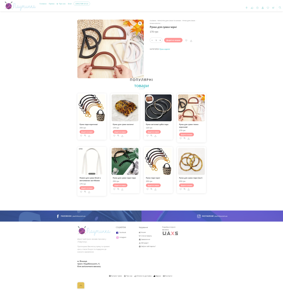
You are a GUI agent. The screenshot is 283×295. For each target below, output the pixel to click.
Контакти (168, 276)
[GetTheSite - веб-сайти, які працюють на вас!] (170, 235)
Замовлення (145, 239)
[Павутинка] (19, 5)
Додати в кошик (173, 40)
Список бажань (146, 236)
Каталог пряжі (116, 276)
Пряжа (51, 3)
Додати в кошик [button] (87, 132)
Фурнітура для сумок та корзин (169, 21)
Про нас (62, 3)
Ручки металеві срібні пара (157, 124)
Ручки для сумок (189, 21)
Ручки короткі (155, 23)
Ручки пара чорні (153, 177)
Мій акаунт (144, 243)
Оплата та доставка (143, 276)
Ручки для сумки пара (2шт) (190, 177)
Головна (42, 3)
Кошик (143, 232)
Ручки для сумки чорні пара (124, 177)
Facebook (122, 232)
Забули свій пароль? (148, 246)
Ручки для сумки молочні (123, 124)
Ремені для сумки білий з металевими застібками (90, 179)
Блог (70, 3)
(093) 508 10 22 (82, 3)
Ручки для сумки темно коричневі (188, 125)
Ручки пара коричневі (89, 124)
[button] (140, 23)
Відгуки (158, 276)
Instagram (122, 237)
